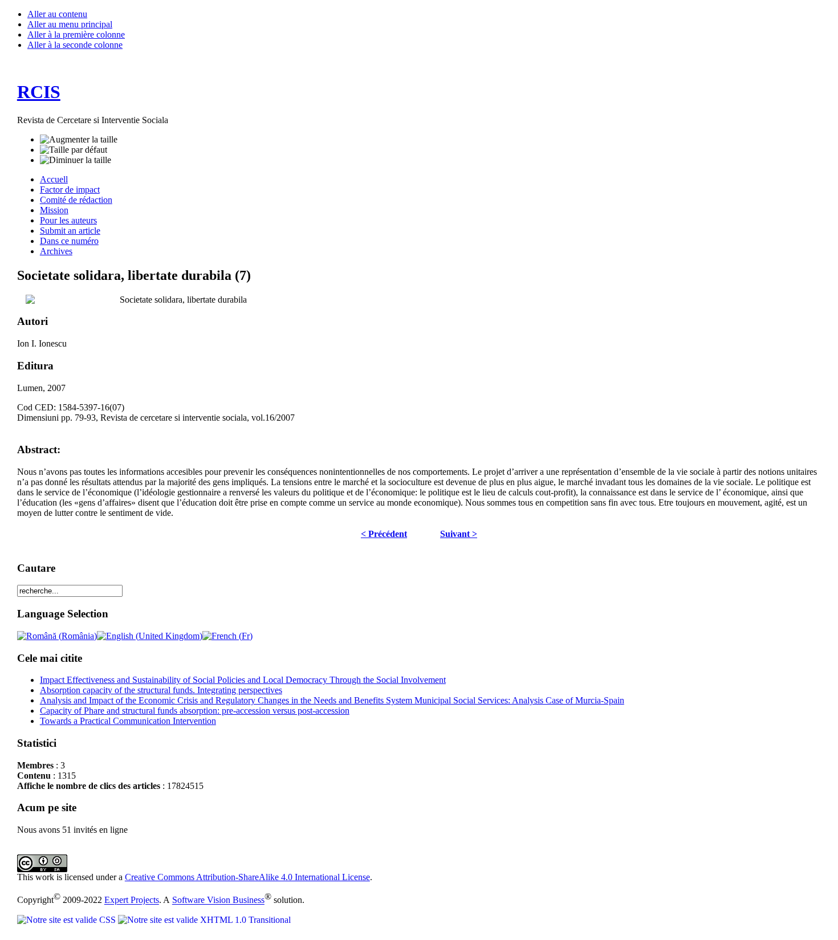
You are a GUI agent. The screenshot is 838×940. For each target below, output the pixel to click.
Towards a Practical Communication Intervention (128, 721)
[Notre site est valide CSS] (67, 920)
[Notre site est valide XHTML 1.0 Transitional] (204, 920)
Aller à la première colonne (76, 34)
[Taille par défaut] (73, 150)
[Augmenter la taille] (78, 140)
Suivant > (458, 534)
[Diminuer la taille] (75, 160)
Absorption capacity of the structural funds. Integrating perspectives (161, 690)
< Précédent (384, 534)
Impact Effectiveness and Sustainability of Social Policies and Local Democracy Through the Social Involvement (243, 680)
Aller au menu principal (69, 24)
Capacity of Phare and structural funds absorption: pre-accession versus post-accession (194, 710)
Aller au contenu (57, 14)
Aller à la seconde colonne (75, 45)
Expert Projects (131, 900)
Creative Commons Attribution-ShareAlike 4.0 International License (247, 877)
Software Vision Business (218, 900)
